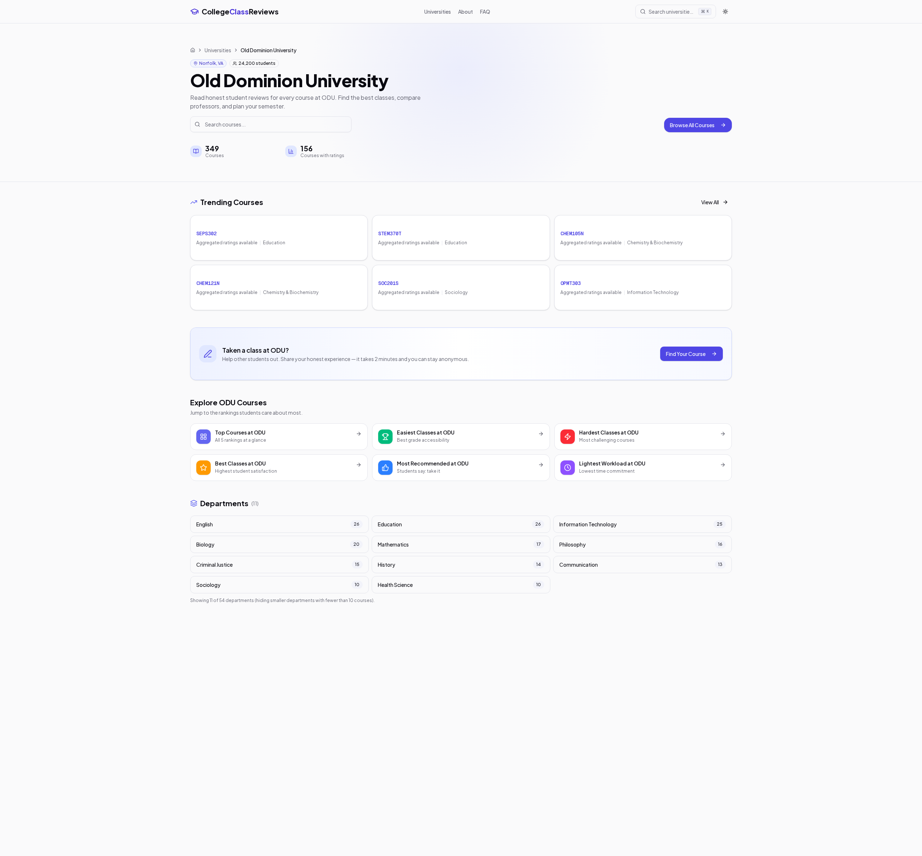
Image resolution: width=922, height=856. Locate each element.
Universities (437, 11)
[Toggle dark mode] (725, 11)
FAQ (485, 11)
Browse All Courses (692, 125)
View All (710, 202)
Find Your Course (686, 354)
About (465, 11)
